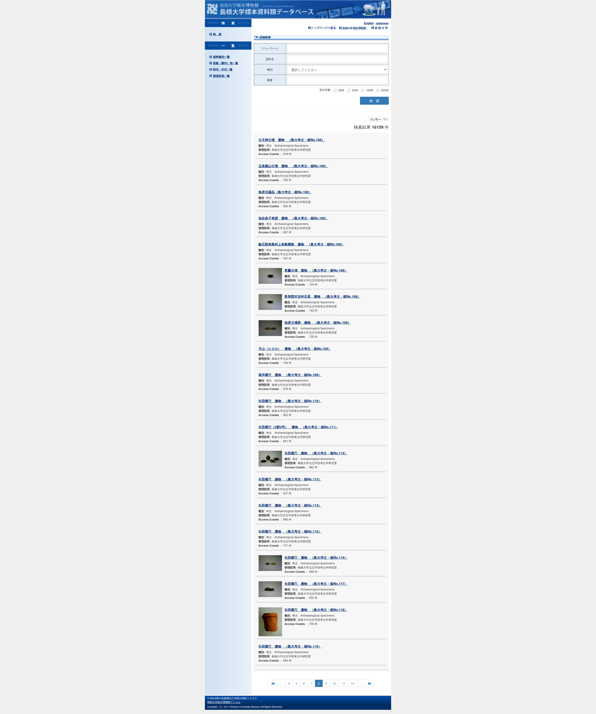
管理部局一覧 (221, 76)
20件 (341, 90)
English (369, 23)
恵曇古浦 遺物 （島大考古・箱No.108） (316, 270)
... (281, 683)
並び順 (374, 119)
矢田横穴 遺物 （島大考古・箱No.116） (316, 557)
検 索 (217, 34)
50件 (355, 90)
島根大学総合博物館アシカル (223, 702)
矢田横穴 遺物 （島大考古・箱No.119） (290, 646)
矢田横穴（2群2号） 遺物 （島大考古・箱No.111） (298, 426)
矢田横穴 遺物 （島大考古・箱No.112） (316, 453)
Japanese (382, 23)
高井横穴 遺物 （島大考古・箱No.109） (290, 374)
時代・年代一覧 (223, 69)
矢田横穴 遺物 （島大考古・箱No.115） (290, 531)
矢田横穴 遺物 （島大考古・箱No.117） (316, 583)
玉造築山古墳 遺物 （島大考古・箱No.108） (293, 165)
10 (334, 683)
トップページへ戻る (322, 27)
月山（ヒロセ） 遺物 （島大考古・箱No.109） (294, 348)
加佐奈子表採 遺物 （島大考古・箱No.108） (293, 218)
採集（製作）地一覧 (225, 63)
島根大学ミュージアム (354, 27)
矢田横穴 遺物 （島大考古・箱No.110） (290, 400)
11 (343, 683)
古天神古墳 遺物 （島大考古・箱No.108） (291, 139)
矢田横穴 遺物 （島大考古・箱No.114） (290, 505)
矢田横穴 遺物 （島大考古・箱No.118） (316, 609)
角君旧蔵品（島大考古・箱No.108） (285, 192)
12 (352, 683)
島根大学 (379, 27)
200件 (385, 90)
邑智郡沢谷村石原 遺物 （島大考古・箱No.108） (322, 296)
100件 (369, 90)
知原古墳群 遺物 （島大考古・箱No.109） (317, 322)
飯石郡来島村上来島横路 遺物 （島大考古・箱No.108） (301, 244)
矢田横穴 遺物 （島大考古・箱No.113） (290, 479)
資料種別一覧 (221, 57)
